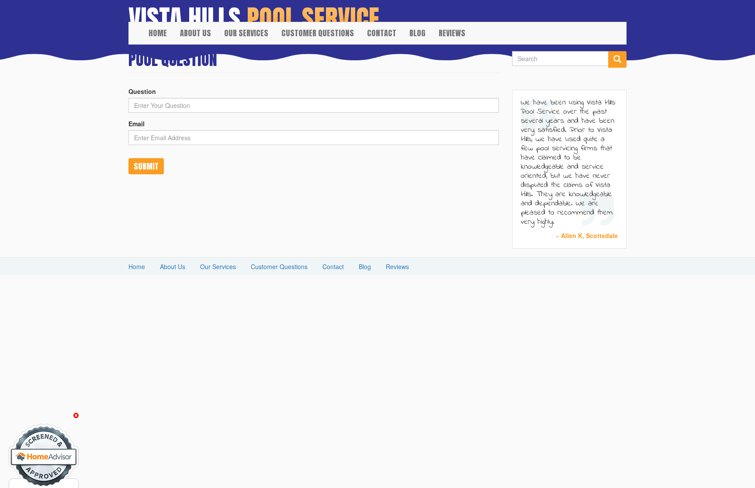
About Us (195, 33)
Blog (417, 33)
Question (142, 91)
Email (136, 123)
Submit (146, 166)
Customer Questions (317, 33)
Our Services (246, 33)
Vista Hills (184, 11)
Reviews (452, 33)
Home (158, 33)
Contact (381, 33)
